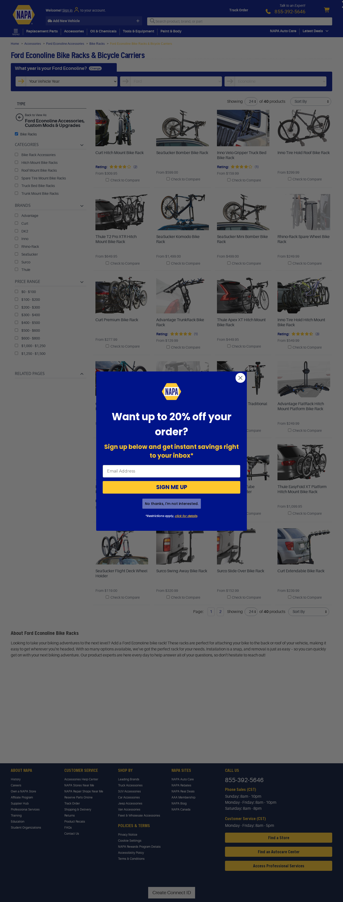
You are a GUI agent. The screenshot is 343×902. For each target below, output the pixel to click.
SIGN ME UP (171, 487)
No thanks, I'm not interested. (171, 503)
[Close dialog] (240, 377)
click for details (186, 516)
